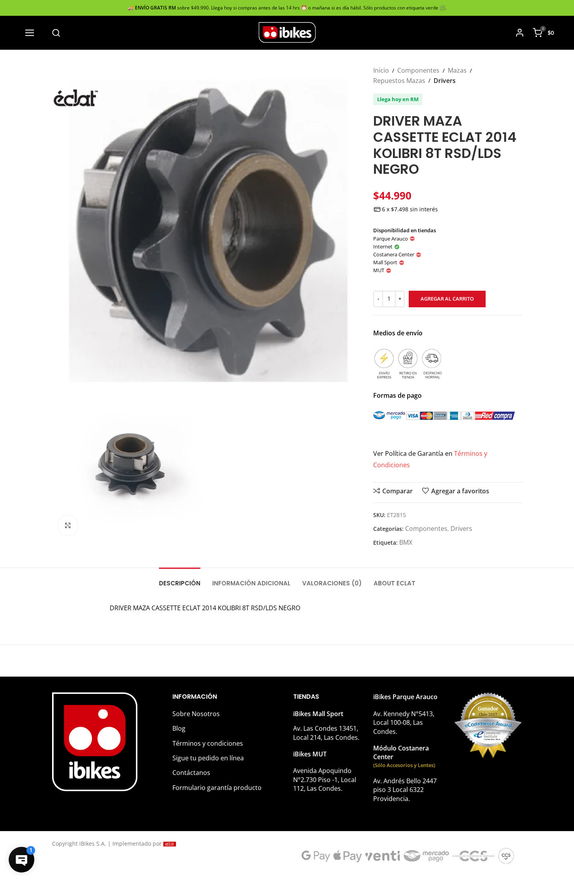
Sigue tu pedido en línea (208, 758)
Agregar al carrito (447, 298)
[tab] (179, 579)
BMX (405, 542)
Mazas (457, 70)
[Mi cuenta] (520, 33)
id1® (169, 844)
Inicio (381, 70)
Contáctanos (191, 772)
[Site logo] (287, 32)
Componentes (418, 70)
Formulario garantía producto (217, 787)
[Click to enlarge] (68, 525)
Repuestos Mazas (399, 80)
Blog (178, 728)
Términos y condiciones (207, 743)
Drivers (445, 80)
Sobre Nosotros (196, 713)
